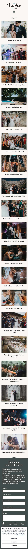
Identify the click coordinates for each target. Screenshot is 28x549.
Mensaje (5, 513)
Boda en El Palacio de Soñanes (14, 174)
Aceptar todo (14, 538)
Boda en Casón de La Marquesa (14, 263)
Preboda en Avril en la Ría (14, 308)
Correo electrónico (7, 500)
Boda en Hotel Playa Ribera (14, 62)
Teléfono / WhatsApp (8, 507)
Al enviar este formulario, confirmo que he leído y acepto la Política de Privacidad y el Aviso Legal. (14, 524)
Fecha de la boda (7, 494)
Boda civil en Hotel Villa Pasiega (14, 241)
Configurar (14, 545)
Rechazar (14, 542)
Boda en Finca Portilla (14, 40)
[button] (14, 11)
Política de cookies (20, 534)
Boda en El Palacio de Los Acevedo (14, 152)
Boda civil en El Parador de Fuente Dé (14, 196)
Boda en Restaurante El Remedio (14, 286)
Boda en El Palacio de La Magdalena (14, 85)
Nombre (5, 488)
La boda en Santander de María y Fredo (14, 452)
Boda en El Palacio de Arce (14, 129)
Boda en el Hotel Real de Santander (14, 219)
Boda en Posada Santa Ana (14, 107)
